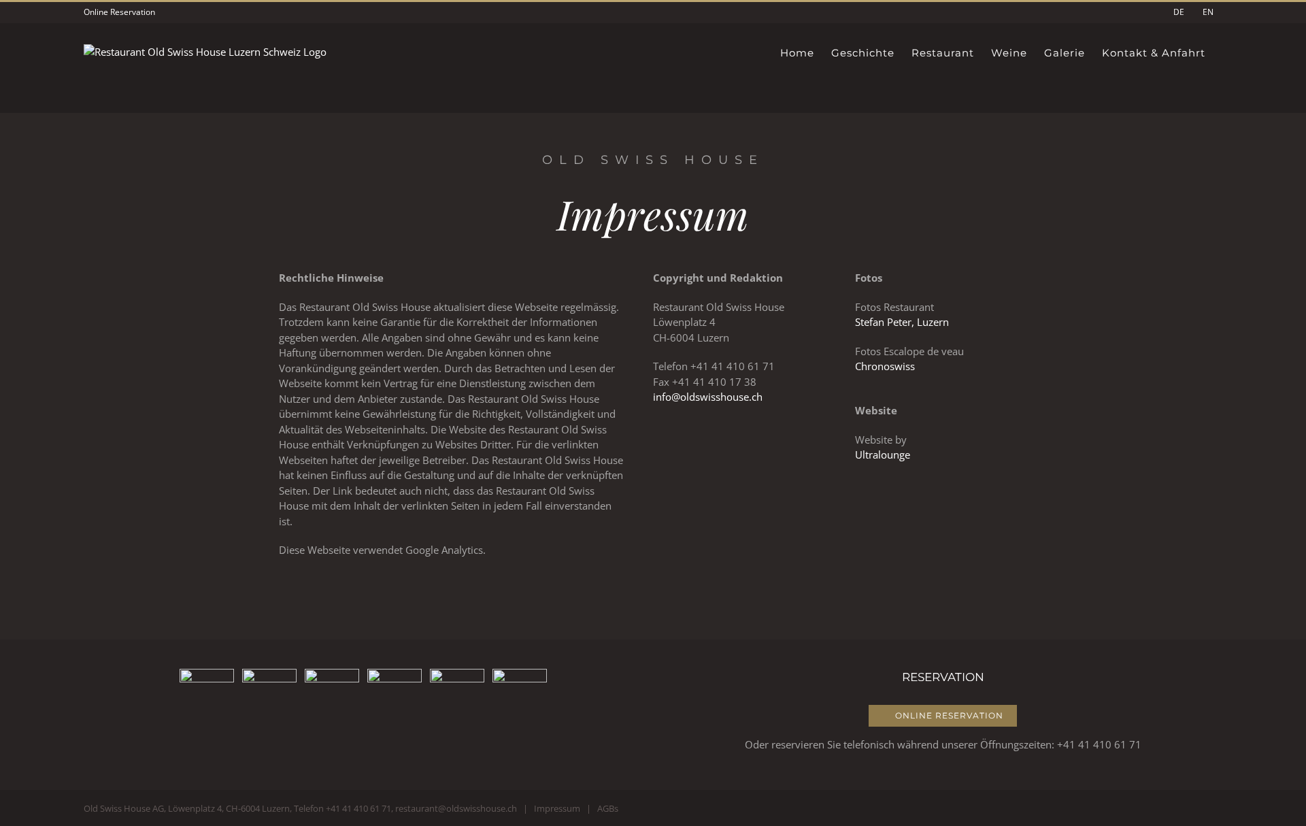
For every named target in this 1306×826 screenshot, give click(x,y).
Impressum (557, 808)
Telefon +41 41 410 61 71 (342, 808)
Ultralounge (882, 454)
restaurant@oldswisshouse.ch (456, 808)
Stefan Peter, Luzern (902, 322)
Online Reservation (119, 12)
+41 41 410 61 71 (1099, 744)
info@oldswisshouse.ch (708, 396)
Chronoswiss (885, 366)
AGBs (607, 808)
